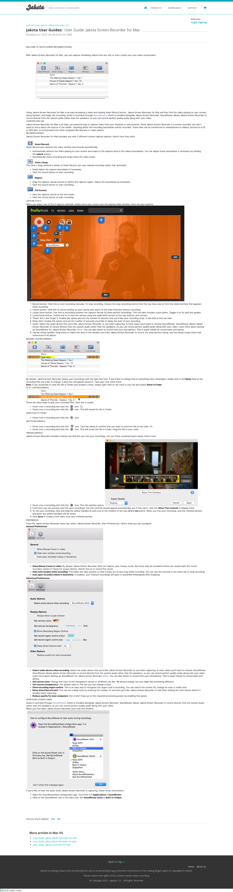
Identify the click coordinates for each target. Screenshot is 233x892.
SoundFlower (100, 115)
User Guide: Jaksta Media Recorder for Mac (55, 837)
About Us (201, 866)
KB (38, 25)
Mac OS (64, 25)
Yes (53, 818)
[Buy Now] (203, 7)
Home (191, 866)
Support (192, 8)
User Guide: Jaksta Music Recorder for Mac (55, 841)
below (80, 329)
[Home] (144, 7)
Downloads (174, 8)
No (58, 818)
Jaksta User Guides (50, 25)
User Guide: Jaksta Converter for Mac (52, 844)
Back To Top (115, 861)
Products (156, 8)
